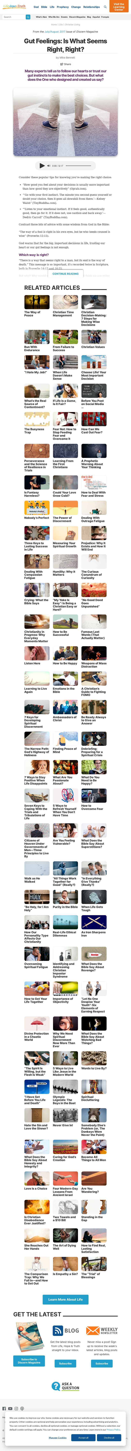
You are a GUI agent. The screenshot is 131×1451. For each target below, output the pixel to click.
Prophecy (63, 6)
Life (52, 6)
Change (76, 6)
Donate (64, 17)
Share (67, 64)
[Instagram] (17, 1409)
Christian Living (72, 24)
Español (96, 17)
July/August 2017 (55, 31)
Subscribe (65, 1363)
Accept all (83, 1437)
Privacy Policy (113, 1429)
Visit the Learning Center (118, 6)
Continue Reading (66, 273)
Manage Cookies (58, 1437)
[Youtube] (11, 1409)
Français (105, 17)
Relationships (91, 6)
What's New (41, 17)
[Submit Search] (28, 17)
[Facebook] (4, 1409)
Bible (44, 6)
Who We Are (53, 17)
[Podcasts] (22, 1409)
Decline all (109, 1437)
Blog (89, 17)
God (36, 6)
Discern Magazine (77, 17)
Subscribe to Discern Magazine (29, 1361)
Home (54, 24)
